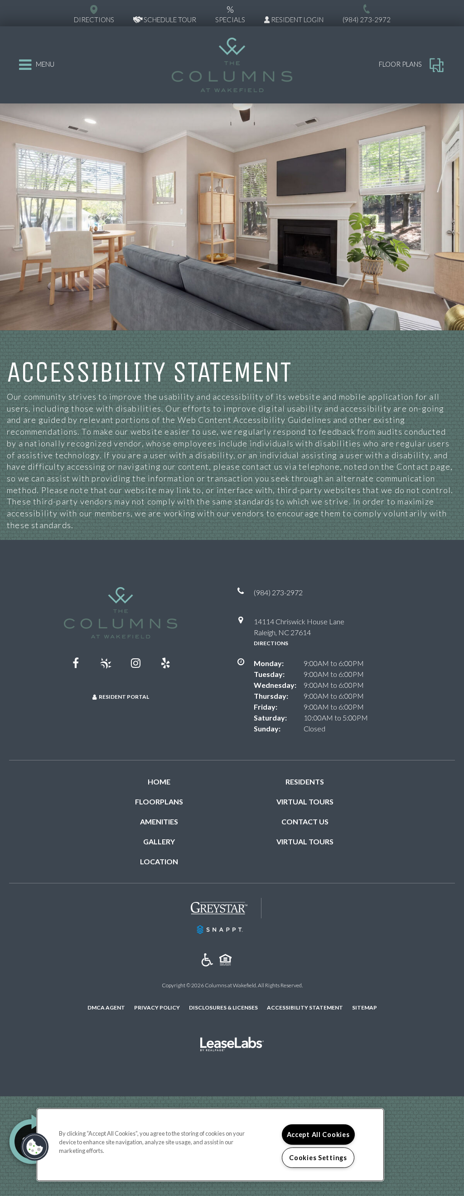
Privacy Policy (157, 1007)
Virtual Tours (305, 801)
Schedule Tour (169, 19)
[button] (76, 663)
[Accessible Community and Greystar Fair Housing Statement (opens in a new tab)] (207, 960)
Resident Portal (124, 696)
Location (159, 861)
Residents (304, 781)
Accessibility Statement (305, 1007)
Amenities (159, 821)
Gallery (159, 841)
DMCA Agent (106, 1007)
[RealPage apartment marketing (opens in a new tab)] (232, 1045)
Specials (230, 14)
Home (159, 781)
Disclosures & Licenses (223, 1007)
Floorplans (159, 801)
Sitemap (364, 1007)
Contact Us (305, 821)
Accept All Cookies (318, 1134)
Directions (271, 643)
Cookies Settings (318, 1158)
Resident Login (297, 19)
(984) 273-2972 (367, 19)
